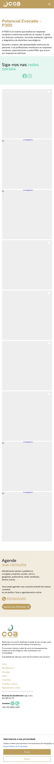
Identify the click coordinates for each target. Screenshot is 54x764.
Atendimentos (8, 668)
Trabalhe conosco (10, 683)
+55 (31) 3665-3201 (11, 707)
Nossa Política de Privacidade (15, 746)
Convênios (6, 679)
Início (4, 664)
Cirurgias (6, 672)
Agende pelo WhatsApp (15, 607)
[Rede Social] (24, 77)
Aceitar (27, 752)
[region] (27, 749)
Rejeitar (27, 759)
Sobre (4, 676)
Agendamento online (11, 687)
